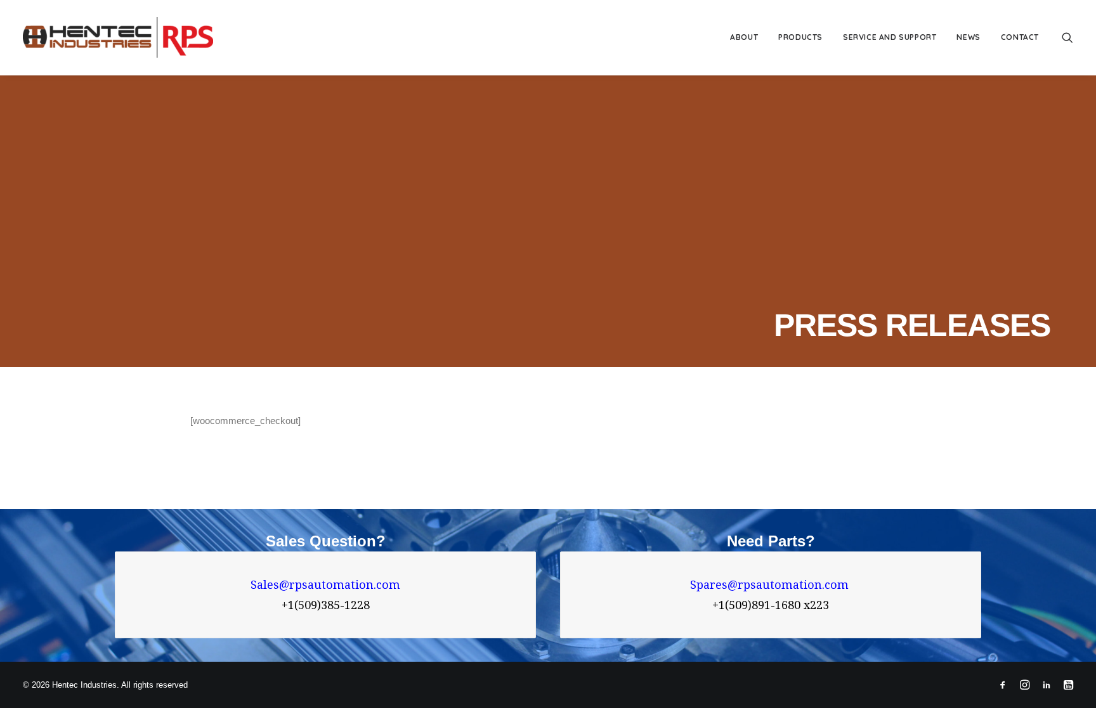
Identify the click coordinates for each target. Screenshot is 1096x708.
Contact (1020, 37)
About (744, 37)
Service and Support (889, 37)
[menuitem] (744, 37)
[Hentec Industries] (118, 37)
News (968, 37)
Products (800, 37)
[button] (1067, 37)
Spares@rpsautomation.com (771, 584)
